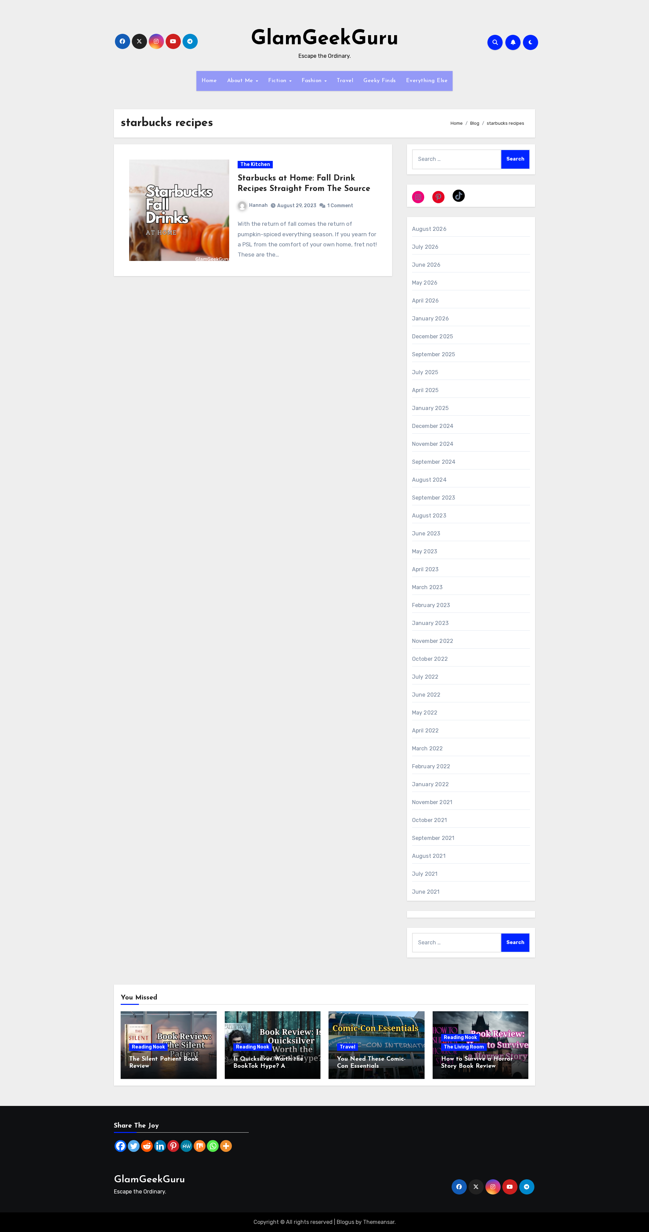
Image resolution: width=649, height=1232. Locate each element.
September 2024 (434, 462)
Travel (345, 80)
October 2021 (429, 820)
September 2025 (433, 354)
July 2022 (425, 677)
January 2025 (430, 408)
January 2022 (430, 784)
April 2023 (425, 569)
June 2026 (426, 265)
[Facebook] (120, 1146)
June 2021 (426, 892)
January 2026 (430, 318)
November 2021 (432, 802)
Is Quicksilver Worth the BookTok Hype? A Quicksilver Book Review (268, 1066)
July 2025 (425, 372)
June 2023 (426, 533)
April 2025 (425, 390)
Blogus (345, 1222)
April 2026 (425, 300)
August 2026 (429, 229)
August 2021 (429, 856)
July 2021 (425, 874)
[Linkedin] (160, 1146)
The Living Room (464, 1047)
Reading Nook (148, 1047)
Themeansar (378, 1222)
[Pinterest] (173, 1146)
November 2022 (433, 641)
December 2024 (433, 426)
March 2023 (427, 587)
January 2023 (430, 623)
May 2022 (425, 712)
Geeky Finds (379, 80)
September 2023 (433, 497)
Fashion (312, 80)
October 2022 (430, 659)
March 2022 (427, 748)
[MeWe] (186, 1146)
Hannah (258, 205)
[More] (226, 1146)
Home (209, 80)
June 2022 (426, 695)
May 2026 (425, 283)
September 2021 (433, 838)
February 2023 (431, 605)
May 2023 (424, 551)
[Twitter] (134, 1146)
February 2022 (431, 766)
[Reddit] (147, 1146)
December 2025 (432, 336)
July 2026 (425, 247)
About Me (241, 80)
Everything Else (427, 80)
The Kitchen (255, 164)
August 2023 (429, 515)
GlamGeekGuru (325, 39)
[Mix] (200, 1146)
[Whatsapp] (213, 1146)
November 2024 (433, 444)
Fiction (278, 80)
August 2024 (429, 480)
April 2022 (425, 730)
